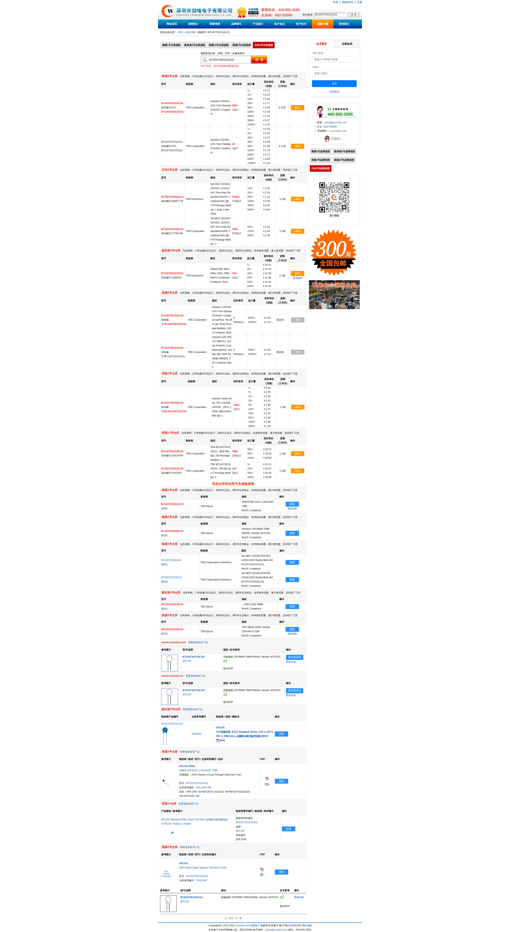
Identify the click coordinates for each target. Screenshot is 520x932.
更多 (164, 508)
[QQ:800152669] (334, 143)
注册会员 (347, 43)
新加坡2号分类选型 (194, 45)
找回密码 (334, 91)
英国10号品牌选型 (344, 160)
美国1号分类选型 (171, 45)
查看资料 (297, 278)
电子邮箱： (319, 53)
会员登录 (321, 43)
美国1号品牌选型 (320, 151)
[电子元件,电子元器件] (167, 18)
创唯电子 (255, 925)
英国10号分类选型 (219, 45)
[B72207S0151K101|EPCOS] (169, 670)
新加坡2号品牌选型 (344, 151)
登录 (335, 2)
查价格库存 (294, 657)
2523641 (197, 733)
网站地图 (307, 925)
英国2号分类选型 (241, 45)
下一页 (238, 918)
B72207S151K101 (171, 560)
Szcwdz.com (243, 925)
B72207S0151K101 (172, 723)
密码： (316, 67)
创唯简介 (193, 23)
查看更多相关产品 (198, 642)
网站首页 (172, 23)
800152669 (330, 126)
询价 (297, 319)
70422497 (202, 880)
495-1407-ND (203, 787)
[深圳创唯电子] (334, 308)
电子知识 (279, 23)
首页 (180, 32)
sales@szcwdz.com (335, 122)
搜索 (292, 504)
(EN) (222, 740)
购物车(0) (347, 2)
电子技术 (301, 23)
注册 (359, 2)
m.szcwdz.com (337, 130)
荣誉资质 (215, 23)
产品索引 (258, 23)
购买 (297, 107)
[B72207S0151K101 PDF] (267, 779)
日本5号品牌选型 (320, 168)
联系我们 (344, 23)
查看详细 (291, 661)
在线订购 (322, 23)
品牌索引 (236, 23)
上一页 (228, 918)
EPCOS (187, 661)
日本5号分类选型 (264, 45)
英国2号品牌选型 (320, 160)
